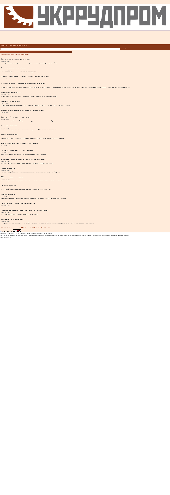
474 (19, 227)
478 (33, 227)
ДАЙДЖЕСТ (15, 45)
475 (22, 227)
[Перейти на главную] (85, 43)
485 (41, 227)
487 (49, 227)
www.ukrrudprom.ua (33, 235)
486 (45, 227)
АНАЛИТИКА (9, 45)
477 (30, 227)
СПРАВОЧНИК (22, 45)
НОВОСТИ (3, 45)
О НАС (27, 45)
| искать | (123, 48)
